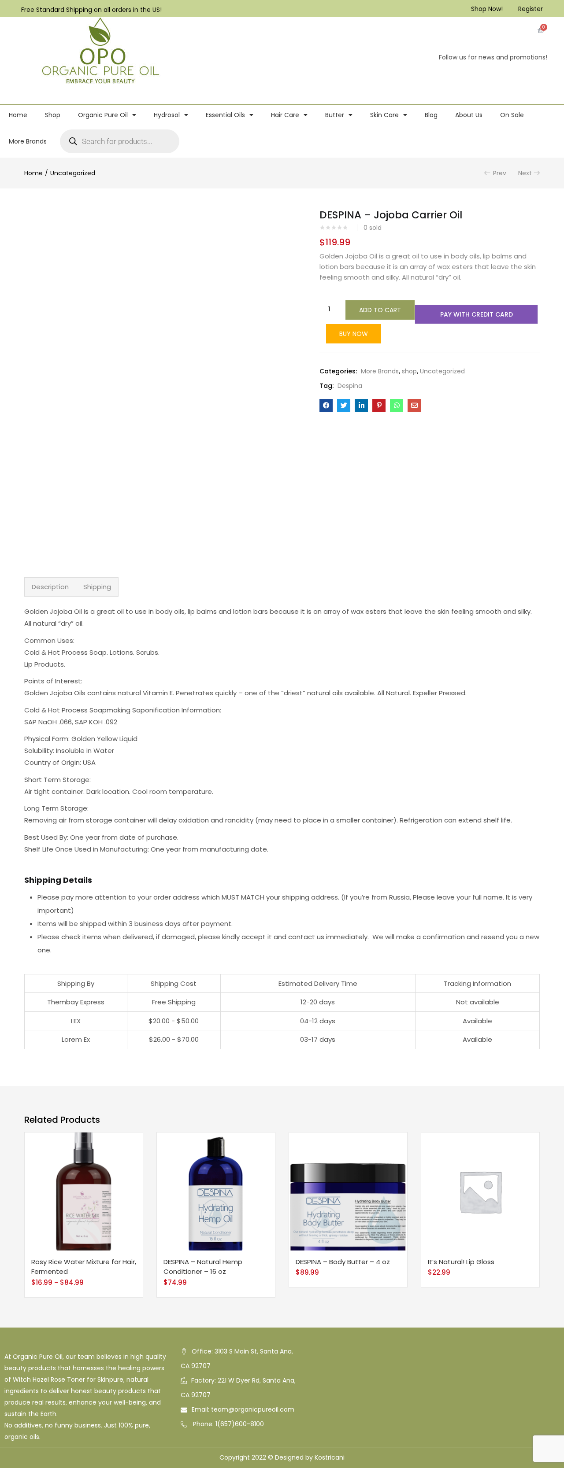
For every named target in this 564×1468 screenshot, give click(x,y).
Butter (334, 115)
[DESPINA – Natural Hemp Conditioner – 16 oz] (216, 1191)
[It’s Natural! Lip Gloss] (480, 1191)
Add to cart (380, 310)
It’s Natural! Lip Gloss (461, 1261)
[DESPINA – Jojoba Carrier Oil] (326, 405)
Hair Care (285, 115)
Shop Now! (487, 8)
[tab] (50, 587)
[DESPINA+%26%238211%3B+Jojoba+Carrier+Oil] (343, 405)
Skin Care (384, 115)
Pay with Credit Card (476, 314)
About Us (468, 115)
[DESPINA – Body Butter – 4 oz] (348, 1191)
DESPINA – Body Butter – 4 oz (343, 1261)
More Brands (28, 141)
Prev (499, 173)
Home (18, 115)
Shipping (97, 586)
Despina (350, 385)
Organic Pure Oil (103, 115)
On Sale (512, 115)
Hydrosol (167, 115)
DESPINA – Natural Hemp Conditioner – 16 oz (202, 1266)
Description (50, 586)
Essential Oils (225, 115)
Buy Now (353, 333)
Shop (52, 115)
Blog (431, 115)
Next (525, 173)
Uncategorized (72, 173)
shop (409, 371)
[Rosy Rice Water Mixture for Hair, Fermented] (84, 1191)
